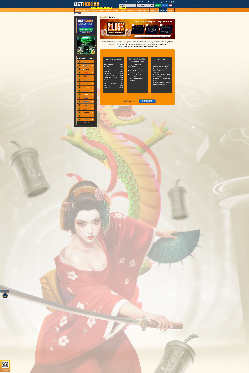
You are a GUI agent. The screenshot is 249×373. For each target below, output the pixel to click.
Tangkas (146, 10)
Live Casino (137, 10)
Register (120, 47)
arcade (115, 10)
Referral (163, 10)
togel (129, 10)
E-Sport (94, 10)
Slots (101, 10)
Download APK (130, 2)
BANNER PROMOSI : (129, 101)
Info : (77, 13)
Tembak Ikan (154, 10)
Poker (122, 10)
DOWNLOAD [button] (147, 101)
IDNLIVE (108, 10)
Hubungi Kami (153, 2)
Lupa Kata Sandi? (165, 2)
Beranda (78, 10)
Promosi (171, 10)
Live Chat (142, 2)
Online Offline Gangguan (86, 122)
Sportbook (86, 10)
